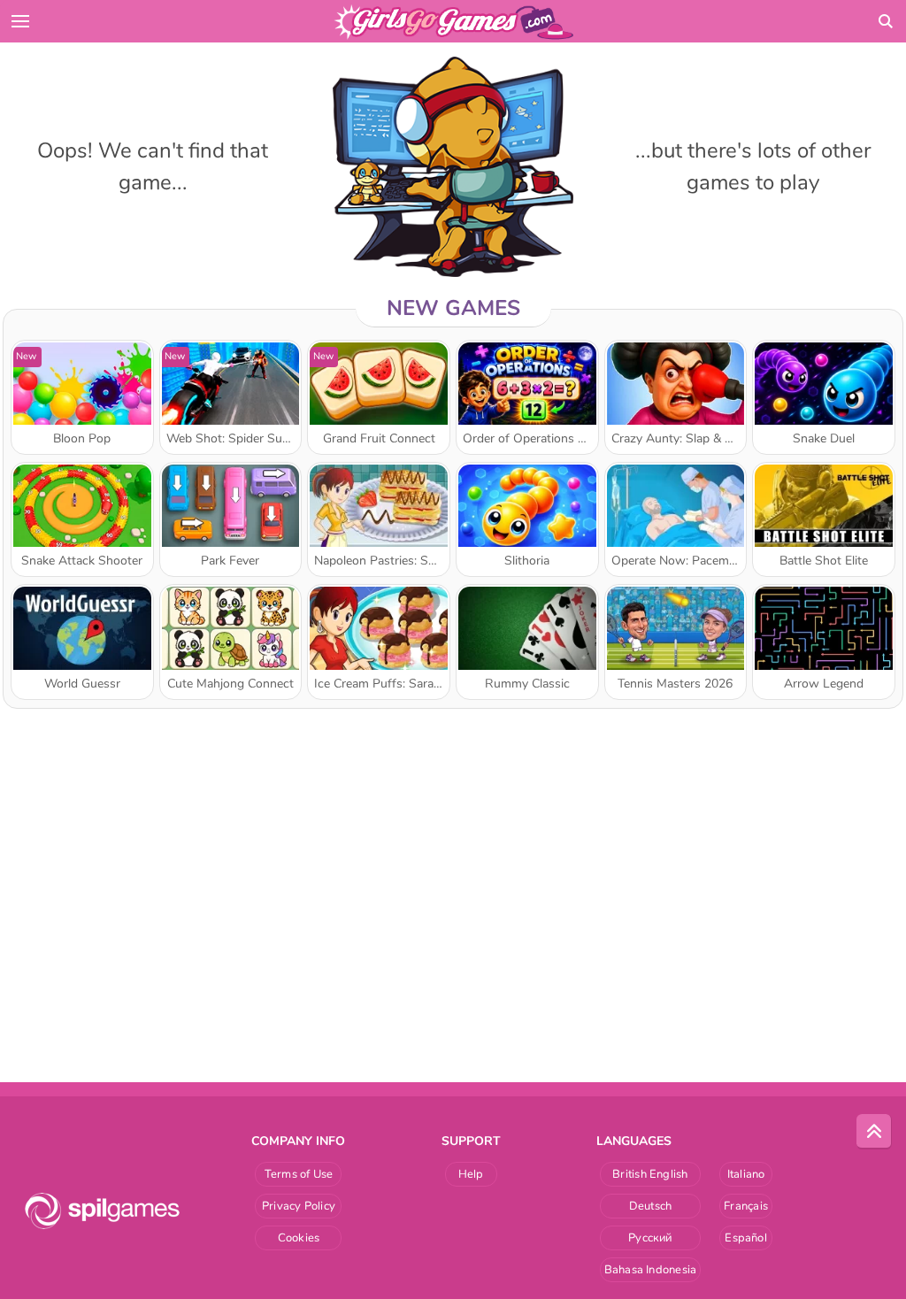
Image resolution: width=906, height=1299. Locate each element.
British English (649, 1174)
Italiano (746, 1174)
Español (746, 1238)
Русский (650, 1238)
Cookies (299, 1238)
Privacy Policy (298, 1206)
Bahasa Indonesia (650, 1270)
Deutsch (650, 1206)
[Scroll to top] (874, 1131)
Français (746, 1206)
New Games (453, 308)
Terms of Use (299, 1174)
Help (471, 1174)
